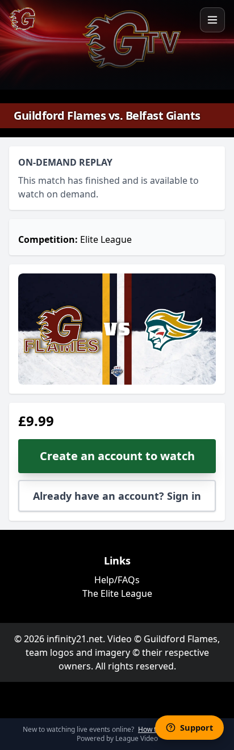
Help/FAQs (117, 580)
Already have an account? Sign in (117, 496)
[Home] (22, 18)
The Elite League (117, 593)
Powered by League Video (117, 738)
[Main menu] (212, 19)
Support (196, 727)
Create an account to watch (117, 456)
